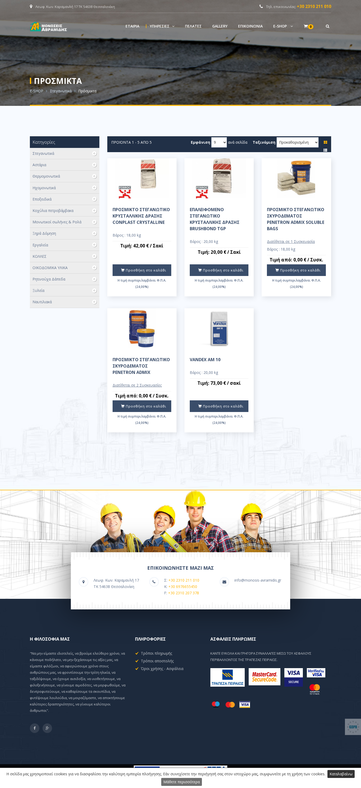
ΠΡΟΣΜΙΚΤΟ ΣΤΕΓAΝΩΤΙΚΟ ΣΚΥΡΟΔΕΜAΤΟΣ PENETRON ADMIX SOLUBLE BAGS (295, 219)
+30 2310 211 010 (314, 6)
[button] (162, 26)
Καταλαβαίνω (341, 773)
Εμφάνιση (200, 142)
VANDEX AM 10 (205, 360)
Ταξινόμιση (264, 142)
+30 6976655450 (182, 586)
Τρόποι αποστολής (157, 660)
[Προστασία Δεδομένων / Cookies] (353, 727)
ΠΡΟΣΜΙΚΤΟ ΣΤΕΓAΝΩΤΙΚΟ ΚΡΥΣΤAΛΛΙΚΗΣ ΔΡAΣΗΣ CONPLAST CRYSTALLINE (141, 216)
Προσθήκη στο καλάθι (145, 270)
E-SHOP (36, 90)
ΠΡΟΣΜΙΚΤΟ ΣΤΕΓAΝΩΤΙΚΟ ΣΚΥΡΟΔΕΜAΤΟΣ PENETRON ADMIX (141, 366)
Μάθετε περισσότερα (181, 781)
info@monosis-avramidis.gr (257, 580)
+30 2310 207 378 (183, 592)
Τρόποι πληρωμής (156, 653)
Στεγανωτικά (61, 90)
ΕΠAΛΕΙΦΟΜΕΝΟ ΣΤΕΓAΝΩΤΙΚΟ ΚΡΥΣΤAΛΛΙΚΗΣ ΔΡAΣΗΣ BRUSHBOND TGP (214, 219)
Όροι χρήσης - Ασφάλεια (162, 668)
